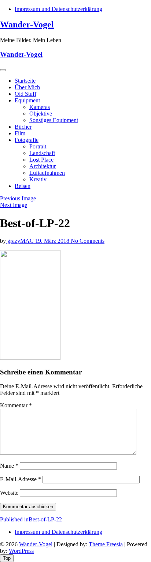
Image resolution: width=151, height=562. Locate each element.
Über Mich (27, 87)
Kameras (39, 107)
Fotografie (26, 140)
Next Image (13, 205)
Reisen (22, 186)
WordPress (21, 551)
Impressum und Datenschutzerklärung (58, 9)
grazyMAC (20, 241)
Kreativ (38, 179)
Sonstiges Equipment (53, 120)
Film (20, 133)
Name (9, 466)
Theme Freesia (106, 544)
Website (9, 493)
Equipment (27, 100)
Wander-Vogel (27, 24)
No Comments (87, 241)
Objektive (40, 113)
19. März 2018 (53, 241)
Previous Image (18, 198)
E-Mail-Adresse (20, 479)
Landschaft (42, 153)
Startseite (25, 81)
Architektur (42, 166)
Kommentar (16, 405)
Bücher (23, 127)
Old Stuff (25, 94)
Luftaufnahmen (47, 173)
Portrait (37, 146)
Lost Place (41, 159)
